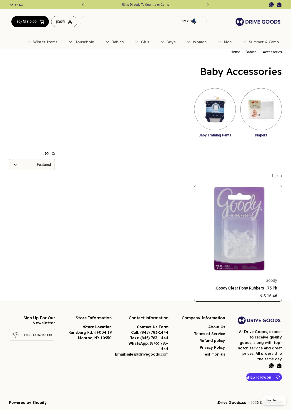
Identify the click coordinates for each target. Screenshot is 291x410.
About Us (216, 327)
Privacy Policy (212, 347)
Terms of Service (209, 333)
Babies (251, 52)
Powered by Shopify (28, 402)
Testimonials (214, 354)
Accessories (272, 52)
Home (235, 52)
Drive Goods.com (234, 402)
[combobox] (143, 21)
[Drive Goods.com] (258, 22)
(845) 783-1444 (154, 332)
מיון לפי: (49, 153)
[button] (194, 21)
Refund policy (212, 340)
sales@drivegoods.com (147, 354)
